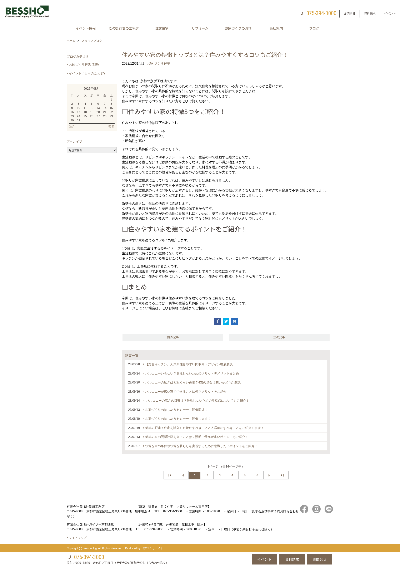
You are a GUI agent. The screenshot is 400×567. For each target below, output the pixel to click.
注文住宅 (162, 28)
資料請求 (370, 13)
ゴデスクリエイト (152, 548)
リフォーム (200, 28)
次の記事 (279, 337)
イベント (390, 13)
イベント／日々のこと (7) (87, 73)
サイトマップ (77, 537)
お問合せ (349, 13)
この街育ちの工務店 (124, 28)
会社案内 (276, 28)
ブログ (314, 28)
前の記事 (173, 337)
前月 (72, 126)
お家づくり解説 (158, 63)
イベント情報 (86, 28)
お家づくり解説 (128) (84, 64)
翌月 (111, 126)
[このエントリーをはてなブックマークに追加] (234, 321)
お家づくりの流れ (238, 28)
